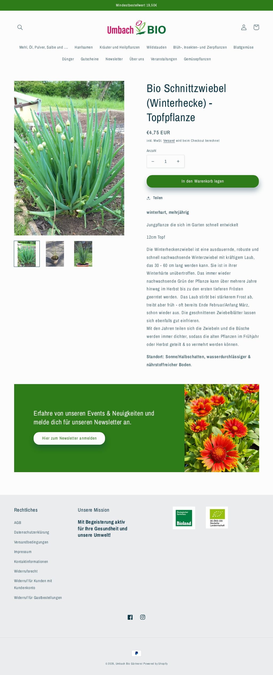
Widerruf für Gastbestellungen (38, 597)
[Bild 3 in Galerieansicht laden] (83, 254)
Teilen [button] (158, 197)
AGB (17, 522)
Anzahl (151, 150)
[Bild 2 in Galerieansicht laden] (55, 254)
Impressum (23, 551)
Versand (169, 140)
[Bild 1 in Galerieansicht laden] (27, 254)
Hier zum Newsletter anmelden (69, 438)
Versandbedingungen (31, 542)
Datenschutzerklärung (32, 532)
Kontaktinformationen (31, 561)
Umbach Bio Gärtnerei (129, 663)
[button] (20, 27)
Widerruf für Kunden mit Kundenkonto (33, 584)
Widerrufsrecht (26, 571)
